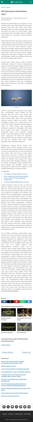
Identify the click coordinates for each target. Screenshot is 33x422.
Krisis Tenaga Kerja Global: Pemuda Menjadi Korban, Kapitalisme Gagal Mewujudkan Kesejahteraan (16, 178)
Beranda (5, 414)
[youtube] (12, 406)
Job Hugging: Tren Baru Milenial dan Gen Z (16, 174)
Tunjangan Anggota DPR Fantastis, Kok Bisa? (16, 182)
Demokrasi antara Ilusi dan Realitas (10, 396)
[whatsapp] (23, 301)
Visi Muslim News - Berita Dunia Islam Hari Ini (18, 419)
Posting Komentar (5, 19)
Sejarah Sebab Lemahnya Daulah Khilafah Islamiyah (14, 393)
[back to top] (29, 418)
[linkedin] (20, 406)
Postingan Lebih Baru (7, 352)
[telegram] (29, 301)
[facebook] (4, 301)
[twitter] (10, 301)
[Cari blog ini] (31, 2)
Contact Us (11, 414)
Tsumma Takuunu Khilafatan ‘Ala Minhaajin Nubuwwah (15, 369)
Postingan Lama (26, 352)
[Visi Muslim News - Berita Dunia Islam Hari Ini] (16, 2)
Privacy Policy (27, 414)
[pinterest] (16, 301)
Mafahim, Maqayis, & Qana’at (8, 366)
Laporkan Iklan (18, 414)
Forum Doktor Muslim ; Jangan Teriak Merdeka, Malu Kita (15, 372)
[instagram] (16, 406)
